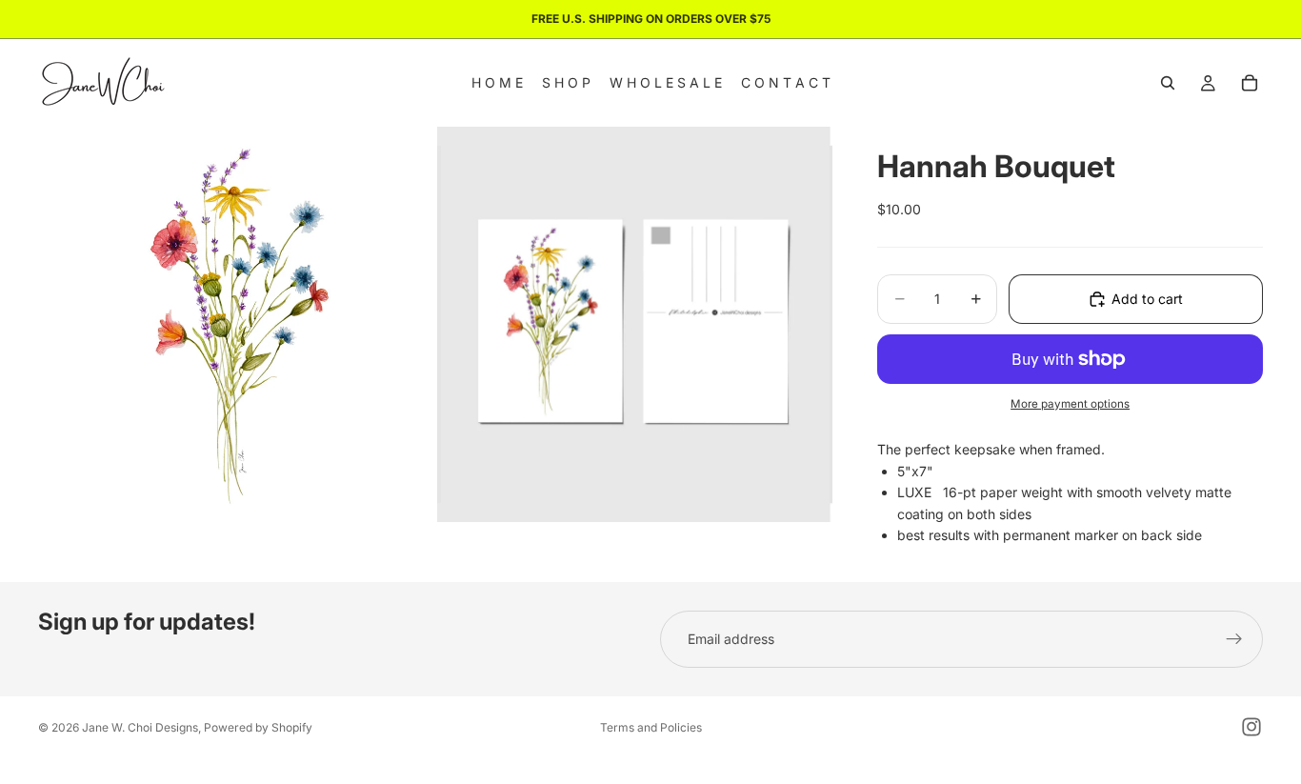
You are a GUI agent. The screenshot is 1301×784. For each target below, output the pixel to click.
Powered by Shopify (258, 727)
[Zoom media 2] (634, 324)
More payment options (1070, 404)
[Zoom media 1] (235, 324)
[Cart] (1250, 83)
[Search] (1168, 83)
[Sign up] (1234, 639)
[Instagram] (1251, 726)
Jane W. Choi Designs (140, 727)
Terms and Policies (651, 727)
